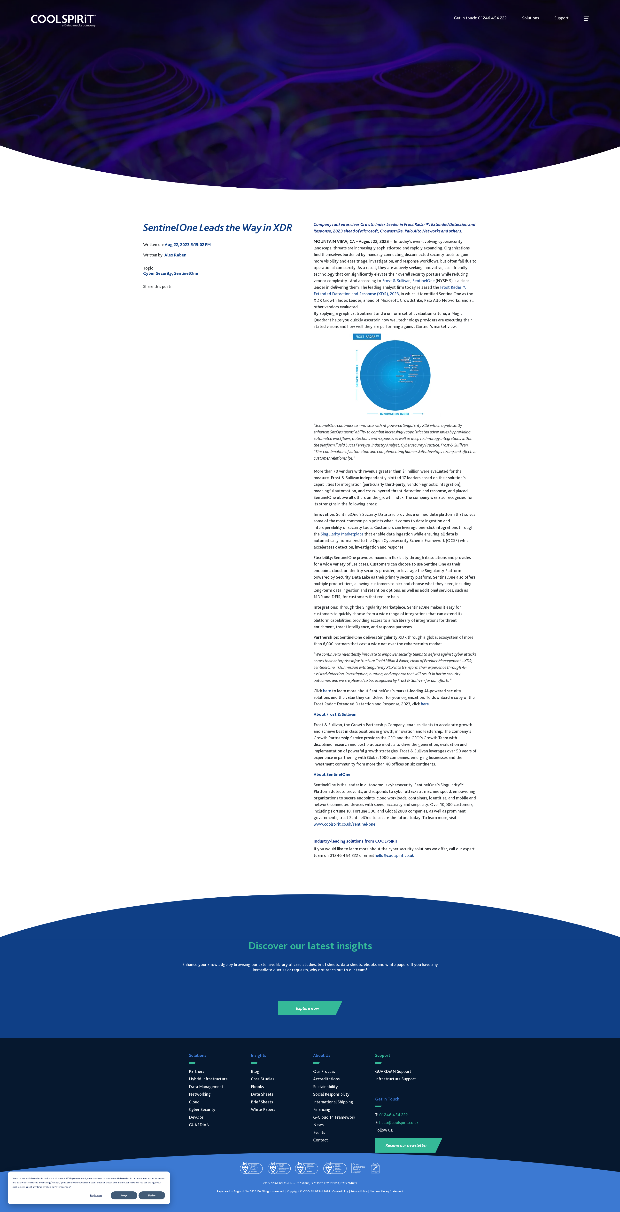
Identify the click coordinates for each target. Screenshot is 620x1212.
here (327, 690)
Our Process (324, 1071)
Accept (124, 1195)
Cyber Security (202, 1109)
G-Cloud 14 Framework (334, 1117)
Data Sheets (262, 1094)
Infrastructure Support (395, 1078)
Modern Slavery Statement (386, 1191)
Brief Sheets (262, 1101)
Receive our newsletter (406, 1145)
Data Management (206, 1086)
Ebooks (257, 1086)
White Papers (263, 1109)
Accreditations (326, 1078)
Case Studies (262, 1078)
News (318, 1124)
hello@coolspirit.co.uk (394, 855)
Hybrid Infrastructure (208, 1078)
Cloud (194, 1101)
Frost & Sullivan (396, 280)
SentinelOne (423, 280)
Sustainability (325, 1086)
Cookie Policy (340, 1191)
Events (319, 1132)
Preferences (96, 1195)
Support (561, 17)
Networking (200, 1094)
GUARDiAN (199, 1124)
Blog (255, 1071)
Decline (151, 1195)
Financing (321, 1109)
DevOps (196, 1117)
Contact (320, 1139)
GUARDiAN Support (393, 1071)
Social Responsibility (331, 1094)
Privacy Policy (359, 1191)
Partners (196, 1071)
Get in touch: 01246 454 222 (480, 17)
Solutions (530, 17)
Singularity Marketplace (342, 533)
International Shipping (333, 1101)
